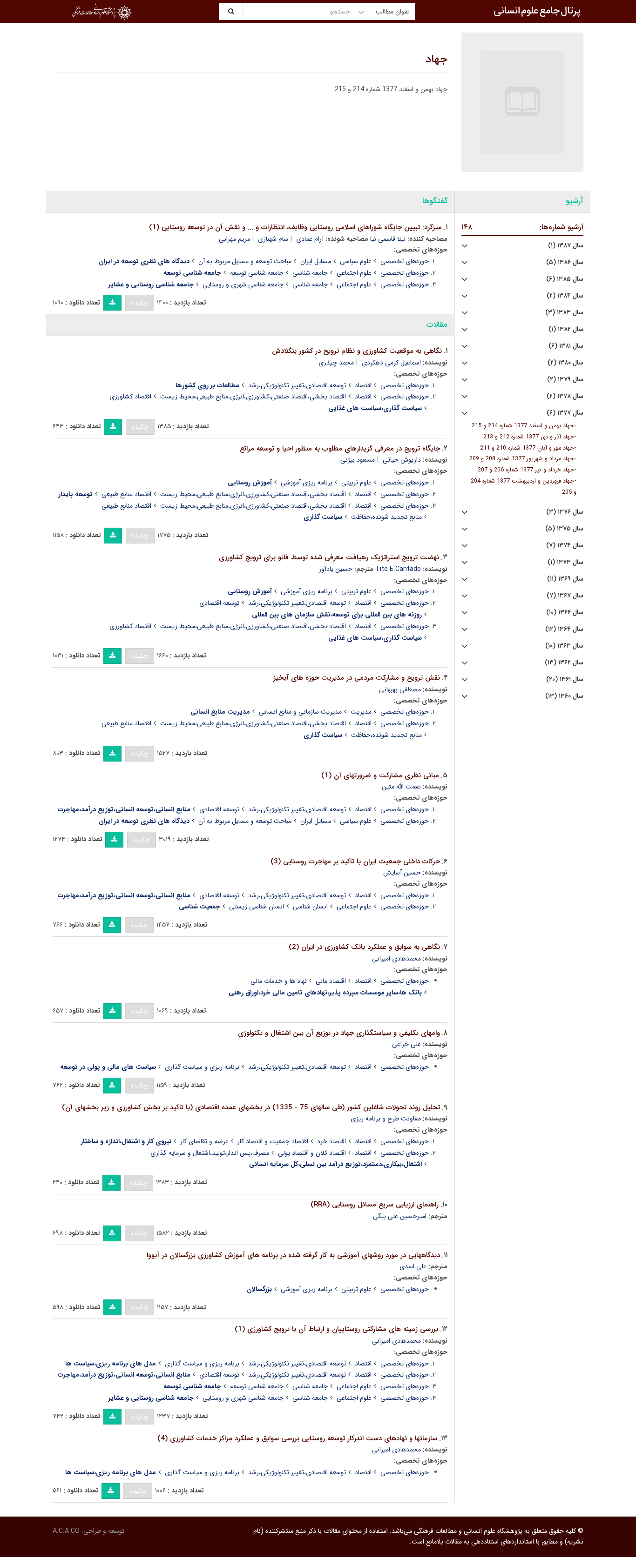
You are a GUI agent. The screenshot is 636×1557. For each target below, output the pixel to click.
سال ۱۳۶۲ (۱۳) (564, 663)
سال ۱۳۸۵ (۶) (564, 279)
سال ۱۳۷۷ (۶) (565, 413)
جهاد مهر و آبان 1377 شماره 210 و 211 (527, 448)
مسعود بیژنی (357, 460)
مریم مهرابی (234, 239)
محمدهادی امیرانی (396, 959)
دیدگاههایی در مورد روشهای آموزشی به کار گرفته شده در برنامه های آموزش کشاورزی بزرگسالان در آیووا (293, 1255)
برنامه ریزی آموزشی (306, 482)
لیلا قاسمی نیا (388, 239)
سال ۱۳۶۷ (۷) (565, 596)
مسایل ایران (315, 261)
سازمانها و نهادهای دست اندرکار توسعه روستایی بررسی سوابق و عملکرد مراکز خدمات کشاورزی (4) (297, 1438)
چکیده (139, 303)
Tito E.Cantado (398, 569)
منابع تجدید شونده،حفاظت (386, 517)
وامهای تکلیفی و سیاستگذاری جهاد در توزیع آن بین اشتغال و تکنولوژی (339, 1033)
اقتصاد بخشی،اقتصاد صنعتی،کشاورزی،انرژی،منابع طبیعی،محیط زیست (253, 396)
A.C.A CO (66, 1531)
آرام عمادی (310, 239)
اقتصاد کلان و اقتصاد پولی (312, 1153)
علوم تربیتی (356, 482)
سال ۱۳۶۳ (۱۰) (564, 646)
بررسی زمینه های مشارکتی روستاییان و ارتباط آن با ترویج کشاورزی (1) (336, 1329)
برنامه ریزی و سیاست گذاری (202, 1067)
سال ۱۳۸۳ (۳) (564, 313)
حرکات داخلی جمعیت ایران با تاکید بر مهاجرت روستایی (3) (355, 861)
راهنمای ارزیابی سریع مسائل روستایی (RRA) (375, 1204)
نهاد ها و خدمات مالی (278, 981)
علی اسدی (412, 1266)
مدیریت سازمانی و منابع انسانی (300, 712)
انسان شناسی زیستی (256, 906)
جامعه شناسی (310, 273)
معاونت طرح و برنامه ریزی (386, 1118)
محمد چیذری (336, 363)
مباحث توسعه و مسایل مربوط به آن (244, 261)
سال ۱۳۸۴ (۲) (565, 296)
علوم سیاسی (356, 261)
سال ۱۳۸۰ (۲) (565, 363)
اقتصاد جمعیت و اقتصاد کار (272, 1141)
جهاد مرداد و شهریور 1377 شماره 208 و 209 (521, 459)
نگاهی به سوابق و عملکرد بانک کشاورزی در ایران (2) (364, 947)
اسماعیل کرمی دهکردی (391, 363)
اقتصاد (363, 385)
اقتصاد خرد (331, 1141)
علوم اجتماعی (354, 273)
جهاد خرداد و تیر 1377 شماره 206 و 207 (526, 470)
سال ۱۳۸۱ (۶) (565, 346)
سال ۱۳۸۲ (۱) (565, 329)
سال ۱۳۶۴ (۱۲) (564, 629)
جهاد (436, 59)
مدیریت (361, 712)
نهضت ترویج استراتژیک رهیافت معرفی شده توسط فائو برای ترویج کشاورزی (329, 557)
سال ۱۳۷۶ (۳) (564, 512)
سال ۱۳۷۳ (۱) (565, 562)
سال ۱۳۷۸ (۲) (565, 396)
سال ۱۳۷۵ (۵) (564, 529)
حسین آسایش (402, 873)
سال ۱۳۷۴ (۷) (564, 545)
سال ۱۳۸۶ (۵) (564, 262)
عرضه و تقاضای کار (204, 1141)
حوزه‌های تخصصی (404, 261)
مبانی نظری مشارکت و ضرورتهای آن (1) (380, 775)
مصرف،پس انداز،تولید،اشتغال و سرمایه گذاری (209, 1153)
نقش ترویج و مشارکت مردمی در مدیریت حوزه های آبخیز (356, 677)
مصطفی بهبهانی (400, 689)
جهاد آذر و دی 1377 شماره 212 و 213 (528, 437)
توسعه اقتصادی (219, 603)
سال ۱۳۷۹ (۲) (565, 379)
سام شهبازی (273, 239)
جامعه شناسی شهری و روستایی (243, 284)
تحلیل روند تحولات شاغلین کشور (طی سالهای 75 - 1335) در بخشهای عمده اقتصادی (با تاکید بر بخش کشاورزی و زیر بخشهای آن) (251, 1107)
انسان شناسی (310, 906)
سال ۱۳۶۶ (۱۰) (564, 612)
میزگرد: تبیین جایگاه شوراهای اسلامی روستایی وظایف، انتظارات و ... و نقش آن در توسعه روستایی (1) (295, 227)
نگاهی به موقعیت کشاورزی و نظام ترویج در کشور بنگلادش (357, 351)
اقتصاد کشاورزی (130, 396)
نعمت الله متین (401, 787)
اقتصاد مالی (331, 981)
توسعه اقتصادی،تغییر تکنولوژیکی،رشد (297, 385)
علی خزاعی (406, 1044)
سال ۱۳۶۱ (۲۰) (564, 679)
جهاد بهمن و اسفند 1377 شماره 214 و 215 (523, 426)
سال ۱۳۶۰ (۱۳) (564, 696)
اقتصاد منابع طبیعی (126, 494)
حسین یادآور (335, 569)
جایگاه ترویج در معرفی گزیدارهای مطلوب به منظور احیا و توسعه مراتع (340, 448)
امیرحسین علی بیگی (399, 1216)
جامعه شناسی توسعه (257, 273)
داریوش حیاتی (402, 460)
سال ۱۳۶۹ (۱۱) (565, 579)
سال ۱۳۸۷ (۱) (565, 246)
